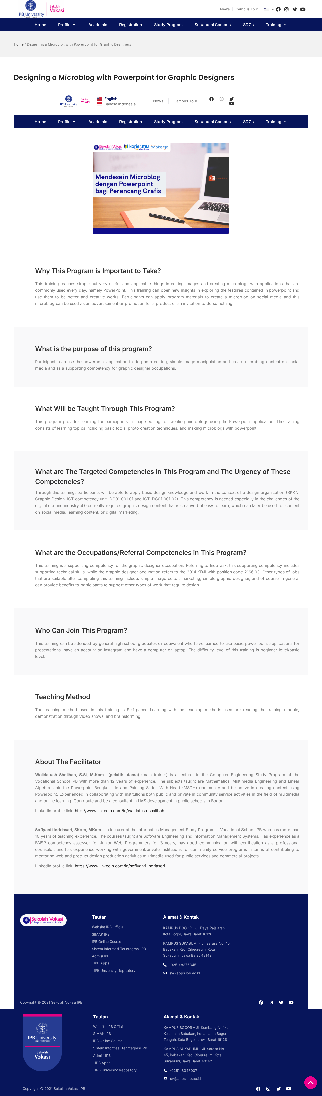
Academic (97, 24)
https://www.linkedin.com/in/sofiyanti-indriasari (120, 865)
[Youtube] (303, 9)
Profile (64, 24)
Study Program (168, 24)
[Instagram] (286, 9)
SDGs (248, 24)
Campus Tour (247, 9)
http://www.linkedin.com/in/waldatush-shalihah (119, 810)
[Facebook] (278, 9)
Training (273, 24)
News (225, 9)
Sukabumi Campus (213, 24)
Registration (130, 24)
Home (40, 24)
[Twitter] (294, 9)
